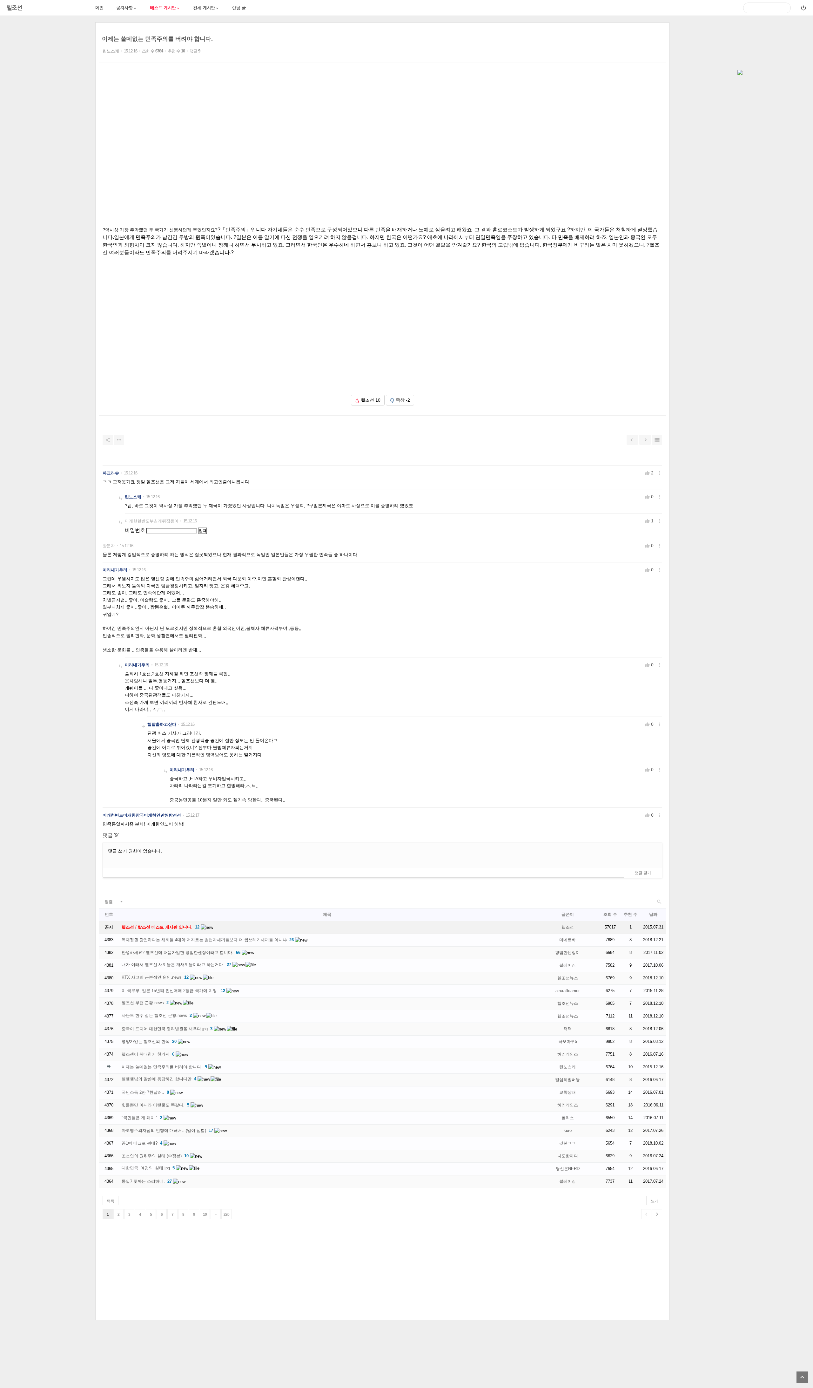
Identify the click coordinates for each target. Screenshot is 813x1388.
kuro (568, 1130)
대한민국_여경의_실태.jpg (146, 1168)
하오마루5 (567, 1041)
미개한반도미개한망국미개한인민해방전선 (142, 815)
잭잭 (567, 1028)
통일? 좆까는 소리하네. (143, 1181)
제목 (327, 914)
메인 (99, 8)
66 (238, 952)
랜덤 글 (239, 8)
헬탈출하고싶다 (161, 724)
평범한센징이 (567, 952)
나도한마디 (567, 1155)
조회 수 (610, 914)
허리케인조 (567, 1054)
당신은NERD (568, 1168)
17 (211, 1130)
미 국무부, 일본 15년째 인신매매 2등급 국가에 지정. (170, 990)
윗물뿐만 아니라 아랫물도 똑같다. (153, 1105)
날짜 (653, 914)
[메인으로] (739, 73)
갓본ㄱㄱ (567, 1143)
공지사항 (126, 8)
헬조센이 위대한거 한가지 (146, 1054)
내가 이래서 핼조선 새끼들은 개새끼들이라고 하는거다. (173, 964)
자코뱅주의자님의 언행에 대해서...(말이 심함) (164, 1130)
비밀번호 (135, 530)
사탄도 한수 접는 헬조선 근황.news (154, 1015)
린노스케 (111, 51)
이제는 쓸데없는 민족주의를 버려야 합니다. (157, 39)
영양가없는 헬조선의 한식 (146, 1041)
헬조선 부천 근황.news (143, 1002)
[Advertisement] (47, 117)
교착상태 (567, 1092)
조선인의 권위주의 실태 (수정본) (152, 1155)
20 (174, 1041)
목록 (110, 1201)
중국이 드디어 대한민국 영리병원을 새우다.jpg (165, 1028)
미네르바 (567, 939)
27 (229, 964)
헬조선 (567, 927)
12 (197, 927)
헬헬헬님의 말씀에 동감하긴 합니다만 (156, 1079)
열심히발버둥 (567, 1079)
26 (291, 939)
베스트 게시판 (165, 8)
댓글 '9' (111, 835)
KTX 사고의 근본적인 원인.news (152, 977)
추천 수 (630, 914)
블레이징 (567, 965)
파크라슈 (111, 473)
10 (186, 1155)
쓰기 (654, 1201)
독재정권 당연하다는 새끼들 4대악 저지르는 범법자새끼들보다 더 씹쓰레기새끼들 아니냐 (204, 939)
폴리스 (567, 1117)
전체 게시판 (206, 8)
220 (226, 1214)
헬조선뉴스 (567, 978)
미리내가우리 (115, 570)
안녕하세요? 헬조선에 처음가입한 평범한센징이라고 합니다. (177, 952)
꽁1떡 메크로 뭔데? (140, 1143)
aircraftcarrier (567, 990)
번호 (109, 914)
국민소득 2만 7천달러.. (143, 1092)
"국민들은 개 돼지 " (140, 1117)
